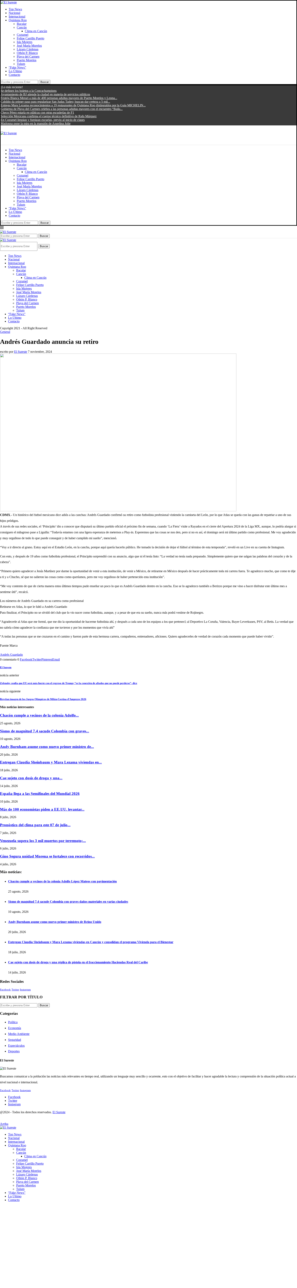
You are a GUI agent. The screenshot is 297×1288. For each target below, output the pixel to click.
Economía (14, 1028)
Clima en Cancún (36, 31)
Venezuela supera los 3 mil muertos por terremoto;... (43, 841)
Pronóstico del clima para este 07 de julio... (35, 825)
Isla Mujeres (24, 42)
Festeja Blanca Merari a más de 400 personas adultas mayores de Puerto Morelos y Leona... (59, 98)
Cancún (22, 27)
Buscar (44, 82)
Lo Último (15, 71)
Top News (15, 9)
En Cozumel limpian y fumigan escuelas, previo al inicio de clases (43, 120)
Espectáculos (16, 1045)
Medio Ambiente (18, 1034)
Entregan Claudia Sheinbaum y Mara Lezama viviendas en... (51, 762)
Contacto (14, 74)
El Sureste (20, 351)
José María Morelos (29, 45)
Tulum (21, 64)
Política (13, 1022)
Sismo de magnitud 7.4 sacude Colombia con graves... (44, 731)
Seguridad (14, 1039)
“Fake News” (17, 67)
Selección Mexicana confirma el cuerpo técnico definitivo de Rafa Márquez (49, 116)
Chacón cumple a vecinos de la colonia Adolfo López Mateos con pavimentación (62, 881)
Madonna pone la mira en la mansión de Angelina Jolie (36, 123)
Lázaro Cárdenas (27, 49)
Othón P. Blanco (27, 53)
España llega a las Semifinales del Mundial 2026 (40, 793)
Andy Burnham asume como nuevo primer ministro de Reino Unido (54, 922)
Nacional (14, 13)
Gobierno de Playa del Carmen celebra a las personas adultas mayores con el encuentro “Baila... (62, 109)
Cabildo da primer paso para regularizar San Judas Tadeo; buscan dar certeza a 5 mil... (55, 101)
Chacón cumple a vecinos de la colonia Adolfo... (39, 715)
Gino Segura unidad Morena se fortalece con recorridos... (47, 856)
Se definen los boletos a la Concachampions (29, 90)
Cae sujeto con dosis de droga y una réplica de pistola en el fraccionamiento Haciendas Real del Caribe (78, 962)
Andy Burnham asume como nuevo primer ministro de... (47, 747)
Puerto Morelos (26, 60)
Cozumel (22, 34)
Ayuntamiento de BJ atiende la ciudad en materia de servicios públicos (45, 94)
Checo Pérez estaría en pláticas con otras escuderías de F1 (37, 112)
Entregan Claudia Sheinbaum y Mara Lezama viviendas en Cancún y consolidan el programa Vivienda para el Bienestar (90, 942)
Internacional (17, 16)
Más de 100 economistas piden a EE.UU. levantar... (42, 809)
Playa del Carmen (28, 56)
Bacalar (21, 23)
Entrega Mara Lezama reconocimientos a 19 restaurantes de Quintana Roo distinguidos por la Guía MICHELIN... (73, 105)
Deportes (14, 1051)
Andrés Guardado (11, 654)
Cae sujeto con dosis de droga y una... (31, 778)
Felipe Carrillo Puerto (30, 38)
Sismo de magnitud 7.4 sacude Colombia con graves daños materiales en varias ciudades (68, 901)
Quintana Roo (18, 20)
